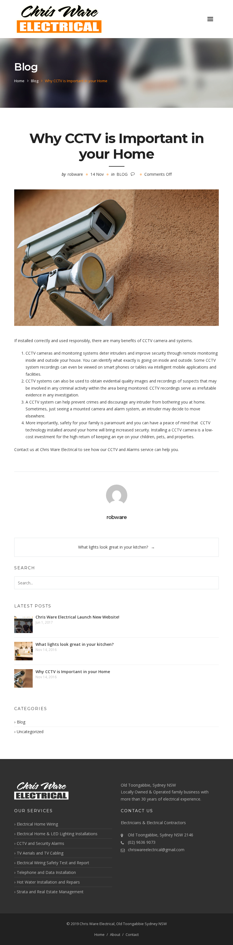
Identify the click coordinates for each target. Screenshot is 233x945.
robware (75, 174)
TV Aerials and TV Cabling (40, 853)
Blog (34, 80)
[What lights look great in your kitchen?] (23, 651)
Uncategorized (30, 731)
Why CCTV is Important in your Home (73, 671)
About (115, 934)
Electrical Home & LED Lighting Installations (57, 833)
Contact (132, 934)
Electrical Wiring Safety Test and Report (53, 862)
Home (19, 80)
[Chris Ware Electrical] (59, 19)
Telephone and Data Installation (46, 872)
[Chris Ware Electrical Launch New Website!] (23, 624)
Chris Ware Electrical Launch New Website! (77, 617)
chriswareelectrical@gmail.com (156, 849)
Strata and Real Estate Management (50, 891)
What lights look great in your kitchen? (113, 547)
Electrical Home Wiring (37, 824)
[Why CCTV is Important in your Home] (116, 257)
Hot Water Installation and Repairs (48, 882)
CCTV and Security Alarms (40, 843)
